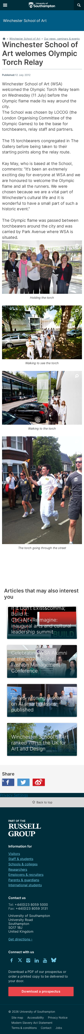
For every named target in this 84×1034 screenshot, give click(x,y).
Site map (17, 1017)
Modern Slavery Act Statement (31, 1022)
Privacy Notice (57, 1017)
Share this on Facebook (3, 781)
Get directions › (20, 939)
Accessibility (35, 1017)
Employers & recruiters (25, 875)
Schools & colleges (23, 864)
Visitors (14, 854)
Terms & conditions (24, 1027)
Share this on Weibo (39, 782)
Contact (46, 1027)
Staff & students (20, 859)
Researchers (17, 869)
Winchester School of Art (25, 20)
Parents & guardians (23, 880)
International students (25, 885)
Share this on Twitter (23, 782)
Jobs (58, 1027)
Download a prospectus (41, 991)
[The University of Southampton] (42, 5)
